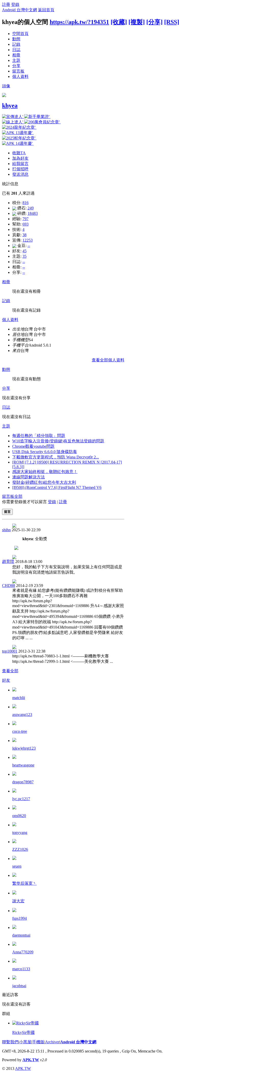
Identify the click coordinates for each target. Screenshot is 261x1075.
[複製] (136, 22)
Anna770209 (22, 952)
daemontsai (21, 935)
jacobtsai (19, 986)
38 (24, 235)
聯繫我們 (10, 1042)
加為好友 (20, 158)
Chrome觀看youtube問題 (33, 446)
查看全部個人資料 (108, 360)
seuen (16, 866)
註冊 (6, 4)
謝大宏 (18, 901)
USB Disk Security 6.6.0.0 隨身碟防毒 (44, 452)
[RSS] (171, 22)
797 (25, 219)
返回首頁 (46, 10)
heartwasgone (23, 765)
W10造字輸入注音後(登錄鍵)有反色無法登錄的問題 (58, 441)
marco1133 (21, 969)
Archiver (52, 1042)
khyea (10, 105)
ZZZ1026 (20, 849)
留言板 (18, 71)
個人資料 (20, 76)
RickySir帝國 (23, 1032)
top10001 (9, 651)
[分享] (154, 22)
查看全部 (10, 671)
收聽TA (19, 153)
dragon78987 (23, 782)
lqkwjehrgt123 (24, 748)
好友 (6, 680)
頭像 (6, 86)
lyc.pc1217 (21, 799)
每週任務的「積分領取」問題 (38, 435)
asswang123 (22, 714)
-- (29, 245)
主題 (16, 60)
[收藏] (119, 22)
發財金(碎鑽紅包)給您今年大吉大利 (44, 482)
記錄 (16, 44)
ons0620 (19, 815)
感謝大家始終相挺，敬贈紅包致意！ (44, 471)
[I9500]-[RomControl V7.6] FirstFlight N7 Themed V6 (56, 487)
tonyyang (19, 832)
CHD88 (8, 585)
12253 (27, 240)
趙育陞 (8, 561)
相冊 (16, 55)
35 (24, 256)
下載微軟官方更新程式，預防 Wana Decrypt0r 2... (55, 457)
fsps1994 (19, 918)
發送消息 (20, 174)
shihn (6, 530)
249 (31, 208)
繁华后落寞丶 (24, 883)
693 (25, 224)
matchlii (18, 697)
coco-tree (19, 731)
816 (25, 202)
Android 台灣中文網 (19, 10)
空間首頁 (20, 33)
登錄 (15, 4)
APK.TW (30, 1060)
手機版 (38, 1042)
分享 (16, 66)
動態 (16, 39)
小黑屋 (25, 1042)
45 (24, 251)
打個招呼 (20, 169)
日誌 (16, 50)
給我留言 (20, 163)
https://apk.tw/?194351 (79, 22)
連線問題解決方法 (28, 477)
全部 (18, 496)
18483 (33, 213)
